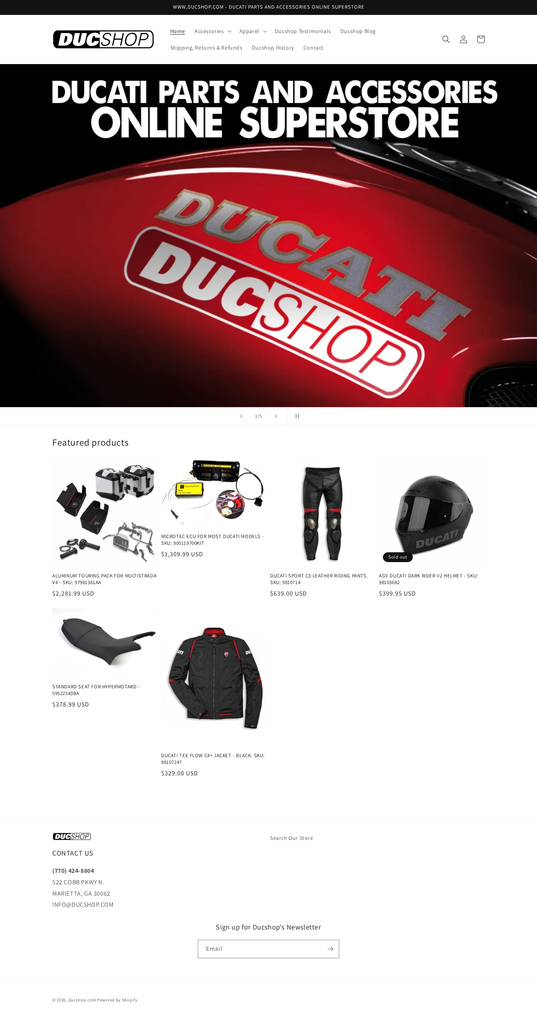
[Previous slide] (241, 416)
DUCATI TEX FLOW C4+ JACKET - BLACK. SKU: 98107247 (213, 758)
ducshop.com (82, 1000)
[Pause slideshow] (295, 416)
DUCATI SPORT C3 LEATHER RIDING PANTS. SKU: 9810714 (319, 579)
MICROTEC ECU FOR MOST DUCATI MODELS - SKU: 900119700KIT (212, 539)
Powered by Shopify (117, 1000)
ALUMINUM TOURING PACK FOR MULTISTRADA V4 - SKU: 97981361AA (104, 579)
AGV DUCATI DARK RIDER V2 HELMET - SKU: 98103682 (428, 579)
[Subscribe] (330, 949)
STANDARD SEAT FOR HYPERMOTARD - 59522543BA (96, 690)
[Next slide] (276, 416)
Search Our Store (291, 837)
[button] (212, 31)
